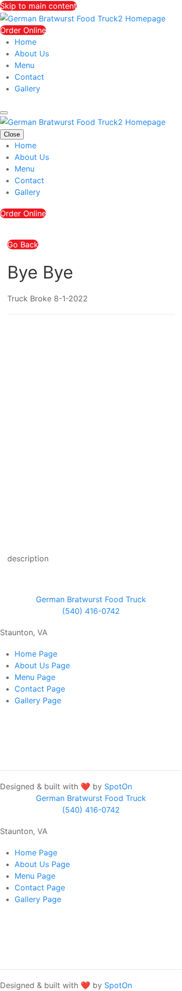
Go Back (22, 244)
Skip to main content (38, 6)
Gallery (27, 88)
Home (25, 42)
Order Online (23, 30)
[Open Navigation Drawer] (4, 112)
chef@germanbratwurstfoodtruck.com (85, 743)
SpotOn (118, 786)
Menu (24, 65)
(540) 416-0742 (43, 755)
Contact (29, 77)
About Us (32, 53)
